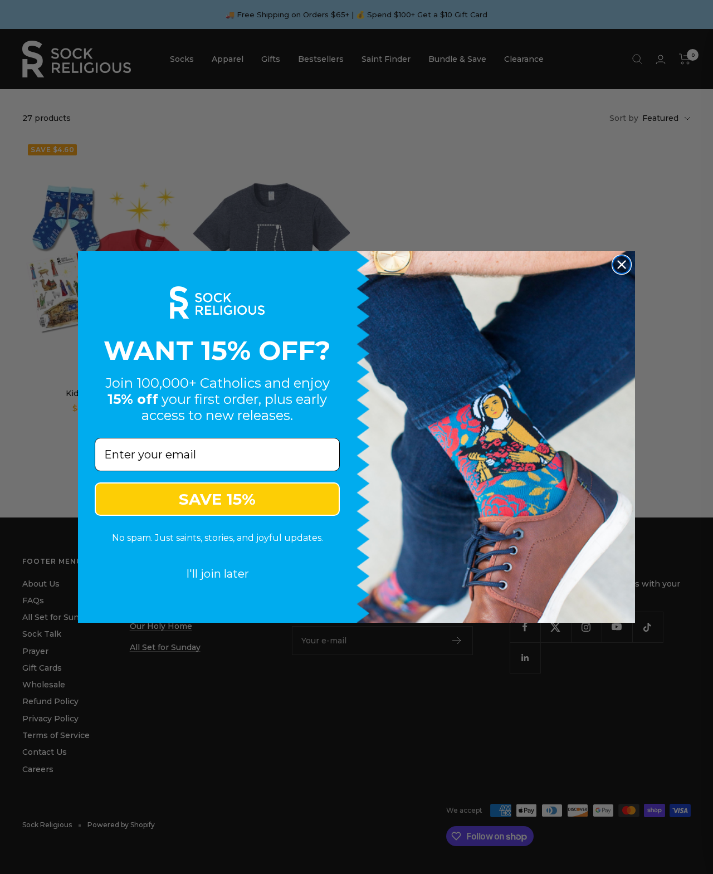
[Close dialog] (622, 265)
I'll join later (217, 573)
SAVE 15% (217, 499)
